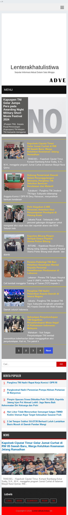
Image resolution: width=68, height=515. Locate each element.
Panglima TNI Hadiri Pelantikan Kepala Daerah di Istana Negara (43, 294)
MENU (8, 89)
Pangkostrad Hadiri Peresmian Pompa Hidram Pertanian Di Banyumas (36, 391)
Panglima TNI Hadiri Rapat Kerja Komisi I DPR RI (32, 382)
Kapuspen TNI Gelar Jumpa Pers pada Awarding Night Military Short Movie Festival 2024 (13, 109)
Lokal (9, 500)
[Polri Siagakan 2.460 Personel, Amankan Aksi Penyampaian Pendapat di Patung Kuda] (13, 222)
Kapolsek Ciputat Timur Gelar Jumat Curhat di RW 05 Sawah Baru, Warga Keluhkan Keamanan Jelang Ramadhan (43, 149)
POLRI (44, 500)
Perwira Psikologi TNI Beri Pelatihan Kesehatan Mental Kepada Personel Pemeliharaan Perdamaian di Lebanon (43, 267)
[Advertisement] (34, 38)
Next (48, 350)
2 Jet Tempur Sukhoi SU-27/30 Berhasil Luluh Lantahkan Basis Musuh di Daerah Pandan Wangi (36, 423)
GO (61, 364)
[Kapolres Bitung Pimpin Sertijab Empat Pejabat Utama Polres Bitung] (13, 251)
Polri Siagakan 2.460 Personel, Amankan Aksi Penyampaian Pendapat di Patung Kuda (42, 210)
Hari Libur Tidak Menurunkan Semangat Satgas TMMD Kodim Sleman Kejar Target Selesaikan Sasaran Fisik (35, 413)
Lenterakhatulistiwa (41, 511)
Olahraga (32, 500)
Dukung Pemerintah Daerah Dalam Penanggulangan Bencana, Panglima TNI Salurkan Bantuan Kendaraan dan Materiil (42, 180)
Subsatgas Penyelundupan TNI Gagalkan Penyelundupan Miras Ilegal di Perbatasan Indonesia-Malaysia (43, 322)
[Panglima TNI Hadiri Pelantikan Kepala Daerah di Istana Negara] (13, 306)
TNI (53, 500)
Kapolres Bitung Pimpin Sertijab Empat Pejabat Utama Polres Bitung (40, 239)
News (19, 500)
